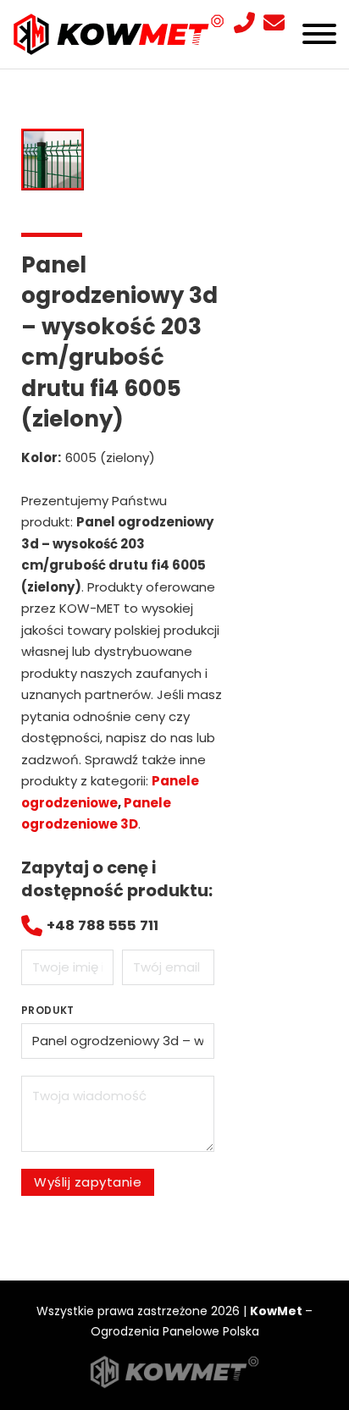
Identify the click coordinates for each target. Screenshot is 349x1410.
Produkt (48, 1010)
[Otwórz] (319, 34)
